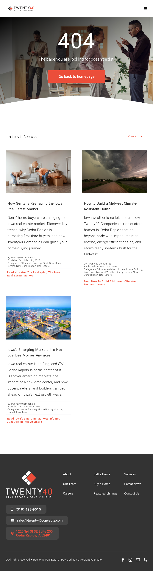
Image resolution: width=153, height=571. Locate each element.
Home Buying (45, 409)
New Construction (26, 266)
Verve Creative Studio (89, 559)
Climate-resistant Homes (111, 269)
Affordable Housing (31, 263)
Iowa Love (89, 272)
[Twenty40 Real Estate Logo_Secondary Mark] (21, 5)
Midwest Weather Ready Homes (114, 272)
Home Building (134, 269)
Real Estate (43, 266)
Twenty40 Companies (23, 257)
